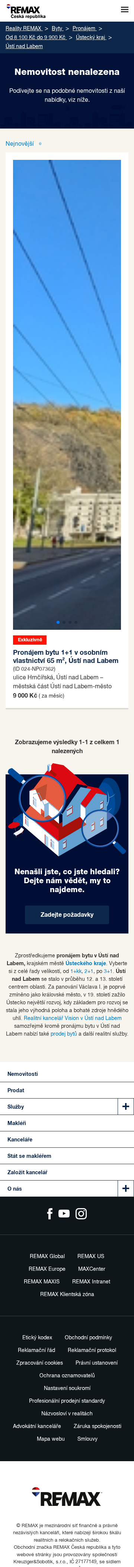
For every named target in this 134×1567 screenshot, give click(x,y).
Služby (15, 1107)
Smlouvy (87, 1439)
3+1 (108, 971)
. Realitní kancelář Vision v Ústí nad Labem (71, 1018)
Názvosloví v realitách (67, 1413)
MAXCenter (91, 1269)
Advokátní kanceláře (37, 1426)
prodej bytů (64, 1034)
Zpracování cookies (39, 1363)
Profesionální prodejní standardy (67, 1401)
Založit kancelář (27, 1172)
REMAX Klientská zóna (67, 1294)
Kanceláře (19, 1140)
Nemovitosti (22, 1074)
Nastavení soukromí (67, 1388)
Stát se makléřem (29, 1156)
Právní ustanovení (97, 1363)
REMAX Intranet (91, 1282)
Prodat (15, 1090)
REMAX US (90, 1256)
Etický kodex (37, 1337)
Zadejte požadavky (67, 915)
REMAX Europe (47, 1269)
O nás (14, 1189)
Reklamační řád (36, 1350)
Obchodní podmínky (88, 1337)
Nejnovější (20, 144)
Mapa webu (51, 1439)
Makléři (16, 1123)
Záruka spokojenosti (97, 1426)
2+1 (88, 971)
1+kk (76, 971)
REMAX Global (47, 1256)
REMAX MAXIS (42, 1282)
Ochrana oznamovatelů (67, 1375)
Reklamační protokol (92, 1350)
